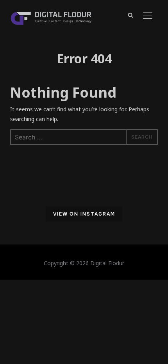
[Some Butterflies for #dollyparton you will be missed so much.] (29, 215)
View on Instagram (84, 214)
